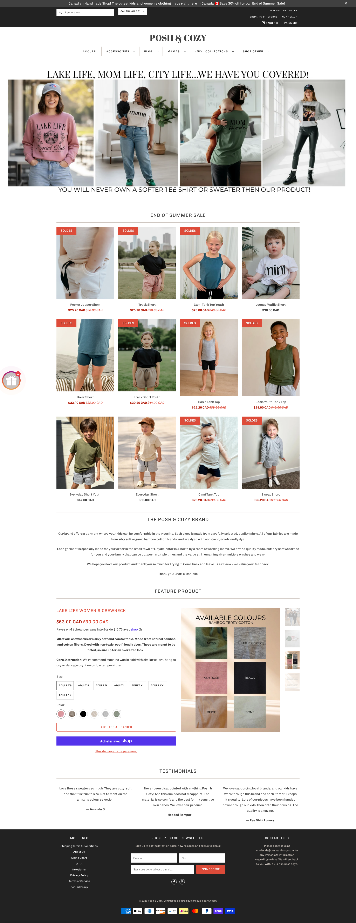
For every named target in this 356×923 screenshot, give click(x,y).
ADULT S (83, 685)
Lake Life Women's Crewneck (91, 610)
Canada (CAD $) (131, 11)
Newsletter (79, 869)
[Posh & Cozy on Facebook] (174, 881)
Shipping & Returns (264, 16)
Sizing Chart (79, 857)
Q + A (79, 863)
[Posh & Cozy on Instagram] (182, 881)
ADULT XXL (158, 685)
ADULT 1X (65, 695)
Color (60, 705)
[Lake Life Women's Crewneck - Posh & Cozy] (230, 670)
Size (59, 677)
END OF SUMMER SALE (178, 215)
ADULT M (102, 685)
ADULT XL (137, 685)
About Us (79, 851)
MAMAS (174, 51)
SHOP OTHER (254, 51)
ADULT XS (65, 685)
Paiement (290, 23)
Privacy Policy (79, 875)
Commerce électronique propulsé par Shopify (190, 900)
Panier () (272, 23)
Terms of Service (79, 881)
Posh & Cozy (155, 900)
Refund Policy (79, 887)
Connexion (289, 16)
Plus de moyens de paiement (116, 751)
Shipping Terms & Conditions (79, 846)
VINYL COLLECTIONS (212, 51)
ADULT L (119, 685)
